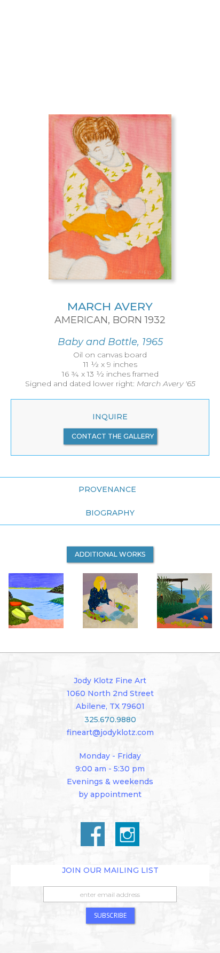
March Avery (110, 306)
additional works (110, 554)
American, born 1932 (110, 320)
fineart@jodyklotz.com (110, 732)
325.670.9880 (110, 719)
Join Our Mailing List (110, 870)
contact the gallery (113, 436)
